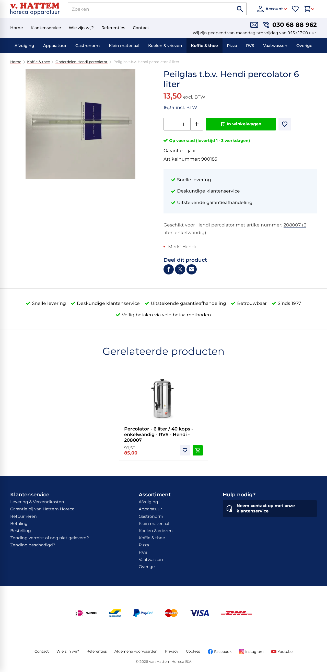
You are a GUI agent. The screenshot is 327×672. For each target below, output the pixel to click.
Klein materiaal (124, 45)
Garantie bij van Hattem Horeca (42, 509)
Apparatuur (54, 45)
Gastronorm (87, 45)
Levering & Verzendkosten (37, 501)
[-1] (170, 124)
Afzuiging (24, 45)
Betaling (19, 523)
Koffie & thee (204, 45)
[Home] (35, 9)
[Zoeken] (240, 9)
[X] (180, 269)
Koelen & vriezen (165, 45)
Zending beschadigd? (32, 545)
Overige (304, 45)
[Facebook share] (169, 269)
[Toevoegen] (284, 124)
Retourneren (23, 516)
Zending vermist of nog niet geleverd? (49, 537)
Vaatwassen (275, 45)
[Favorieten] (295, 9)
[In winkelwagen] (198, 450)
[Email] (191, 269)
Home (15, 62)
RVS (250, 45)
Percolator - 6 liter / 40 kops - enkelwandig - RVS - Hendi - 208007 (158, 434)
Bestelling (20, 530)
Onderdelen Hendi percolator (81, 62)
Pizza (232, 45)
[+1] (196, 124)
